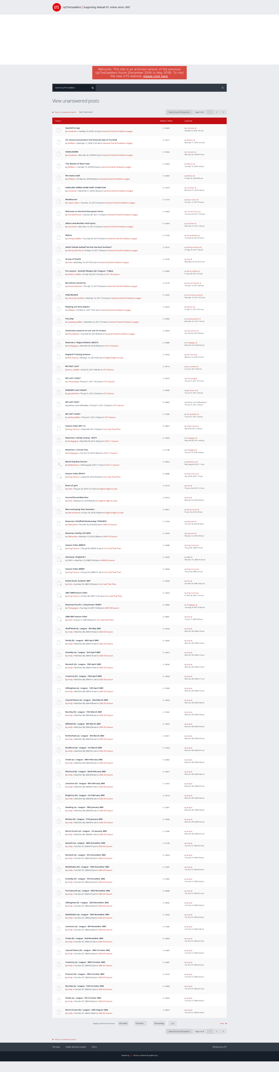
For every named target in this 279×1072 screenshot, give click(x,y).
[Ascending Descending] (163, 1023)
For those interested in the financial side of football (91, 140)
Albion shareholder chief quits (80, 223)
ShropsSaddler (74, 238)
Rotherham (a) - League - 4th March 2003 (84, 736)
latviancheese (74, 512)
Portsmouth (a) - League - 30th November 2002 (87, 891)
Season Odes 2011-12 (75, 426)
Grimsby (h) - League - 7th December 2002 (85, 879)
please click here (155, 76)
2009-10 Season (110, 524)
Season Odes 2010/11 (75, 474)
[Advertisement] (139, 39)
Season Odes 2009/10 (75, 545)
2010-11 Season (112, 441)
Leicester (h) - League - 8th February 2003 (85, 783)
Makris (68, 235)
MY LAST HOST (72, 402)
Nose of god (71, 485)
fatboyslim (72, 524)
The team (56, 1047)
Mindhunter (71, 199)
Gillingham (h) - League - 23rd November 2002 (87, 903)
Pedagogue (73, 345)
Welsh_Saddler (74, 274)
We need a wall (72, 176)
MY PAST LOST (72, 366)
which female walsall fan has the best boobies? (88, 247)
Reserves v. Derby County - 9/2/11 (81, 438)
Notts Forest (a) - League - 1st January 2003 (86, 831)
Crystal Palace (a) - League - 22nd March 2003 (86, 700)
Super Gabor (73, 202)
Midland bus (73, 465)
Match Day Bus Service (76, 462)
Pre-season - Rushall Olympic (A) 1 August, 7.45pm (89, 271)
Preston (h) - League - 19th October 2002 (84, 974)
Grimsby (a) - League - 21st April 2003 (82, 652)
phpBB (132, 1055)
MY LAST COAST (73, 414)
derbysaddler (74, 417)
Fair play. (69, 319)
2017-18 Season (113, 274)
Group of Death (73, 259)
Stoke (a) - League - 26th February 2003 (83, 760)
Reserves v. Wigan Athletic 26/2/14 (81, 342)
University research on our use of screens (85, 331)
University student (76, 298)
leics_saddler (74, 369)
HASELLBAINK (71, 152)
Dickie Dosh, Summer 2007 (77, 581)
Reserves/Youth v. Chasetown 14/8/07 (83, 605)
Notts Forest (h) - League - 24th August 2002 (86, 1010)
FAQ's (94, 1047)
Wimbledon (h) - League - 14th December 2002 (87, 867)
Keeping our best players (77, 307)
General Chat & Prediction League (118, 131)
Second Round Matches (76, 497)
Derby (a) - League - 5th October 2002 (83, 998)
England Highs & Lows (114, 357)
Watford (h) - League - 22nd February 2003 (85, 771)
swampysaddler (75, 322)
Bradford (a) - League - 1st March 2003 (83, 748)
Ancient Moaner (75, 286)
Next (222, 1023)
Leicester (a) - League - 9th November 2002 (85, 926)
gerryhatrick (73, 393)
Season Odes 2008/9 (74, 569)
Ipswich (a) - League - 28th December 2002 (85, 843)
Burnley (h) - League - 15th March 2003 (83, 712)
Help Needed (71, 295)
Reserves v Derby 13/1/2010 (78, 533)
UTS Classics (108, 369)
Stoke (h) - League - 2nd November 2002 (84, 938)
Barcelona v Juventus (75, 283)
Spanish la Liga (72, 128)
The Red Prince (74, 214)
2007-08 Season (112, 608)
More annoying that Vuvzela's (80, 509)
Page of (199, 112)
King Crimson (73, 429)
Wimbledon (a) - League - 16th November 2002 (87, 914)
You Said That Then (112, 429)
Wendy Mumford (75, 250)
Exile (70, 262)
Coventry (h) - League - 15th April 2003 (83, 676)
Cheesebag (73, 381)
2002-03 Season (106, 631)
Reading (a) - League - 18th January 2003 (84, 807)
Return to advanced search (65, 112)
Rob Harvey (73, 357)
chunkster (72, 131)
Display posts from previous (104, 1023)
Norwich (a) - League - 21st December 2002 (85, 855)
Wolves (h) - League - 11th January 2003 (83, 819)
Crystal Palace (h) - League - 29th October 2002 (87, 950)
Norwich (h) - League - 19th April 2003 (83, 664)
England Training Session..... (79, 354)
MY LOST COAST (73, 378)
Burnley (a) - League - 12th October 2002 (84, 986)
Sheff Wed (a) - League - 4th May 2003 (83, 628)
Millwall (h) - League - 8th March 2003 (83, 724)
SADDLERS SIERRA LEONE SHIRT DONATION (85, 188)
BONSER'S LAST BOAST (76, 390)
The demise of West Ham (77, 164)
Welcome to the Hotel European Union (84, 211)
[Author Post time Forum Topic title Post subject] (139, 1023)
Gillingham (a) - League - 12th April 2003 (84, 688)
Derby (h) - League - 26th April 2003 (82, 640)
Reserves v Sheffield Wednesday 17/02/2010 (85, 521)
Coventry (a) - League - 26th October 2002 (85, 962)
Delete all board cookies (76, 1047)
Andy (70, 631)
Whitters (71, 143)
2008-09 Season (108, 560)
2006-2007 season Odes (76, 617)
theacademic (73, 334)
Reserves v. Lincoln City (76, 450)
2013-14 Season (112, 345)
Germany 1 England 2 (75, 557)
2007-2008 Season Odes (76, 593)
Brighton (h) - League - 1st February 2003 (84, 795)
